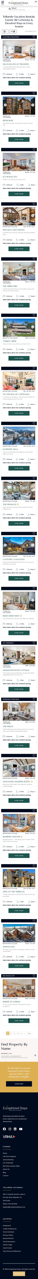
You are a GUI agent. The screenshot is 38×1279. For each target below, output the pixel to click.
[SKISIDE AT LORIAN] (19, 988)
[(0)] (34, 3)
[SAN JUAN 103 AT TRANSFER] (19, 49)
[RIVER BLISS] (19, 106)
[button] (5, 48)
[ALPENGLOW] (19, 933)
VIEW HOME (19, 83)
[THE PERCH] (19, 712)
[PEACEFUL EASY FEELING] (19, 216)
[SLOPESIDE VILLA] (19, 436)
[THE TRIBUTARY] (19, 271)
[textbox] (14, 1056)
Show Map (19, 1274)
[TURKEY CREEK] (19, 328)
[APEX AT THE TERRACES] (19, 878)
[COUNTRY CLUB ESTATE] (19, 546)
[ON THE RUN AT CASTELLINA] (19, 381)
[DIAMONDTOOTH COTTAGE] (19, 655)
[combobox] (14, 1056)
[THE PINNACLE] (19, 491)
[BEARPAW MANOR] (19, 823)
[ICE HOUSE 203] (19, 162)
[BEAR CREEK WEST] (19, 601)
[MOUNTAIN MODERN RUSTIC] (19, 768)
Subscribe (19, 1084)
